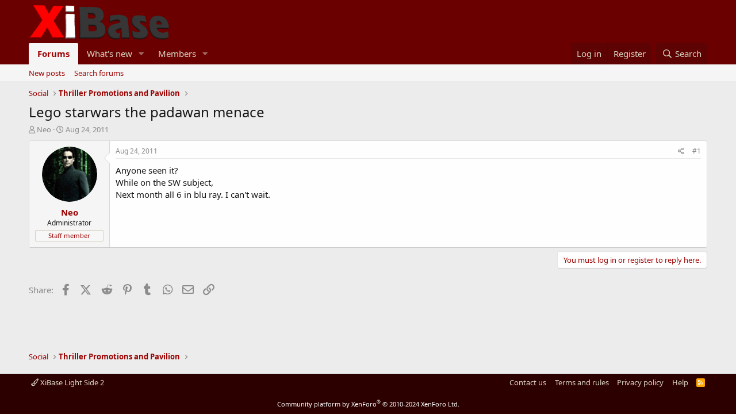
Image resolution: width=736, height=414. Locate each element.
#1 (696, 151)
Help (680, 382)
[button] (141, 53)
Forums (53, 53)
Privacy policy (640, 382)
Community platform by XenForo (368, 404)
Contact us (527, 382)
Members (177, 53)
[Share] (681, 151)
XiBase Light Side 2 (71, 382)
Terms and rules (582, 382)
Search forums (99, 73)
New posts (47, 73)
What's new (109, 53)
